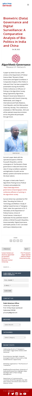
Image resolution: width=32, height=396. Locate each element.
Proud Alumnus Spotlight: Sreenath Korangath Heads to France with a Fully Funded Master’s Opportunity (15, 358)
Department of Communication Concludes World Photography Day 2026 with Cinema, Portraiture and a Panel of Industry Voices (15, 381)
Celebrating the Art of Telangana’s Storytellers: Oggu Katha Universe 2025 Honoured (15, 350)
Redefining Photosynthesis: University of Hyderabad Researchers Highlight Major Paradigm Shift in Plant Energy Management (15, 372)
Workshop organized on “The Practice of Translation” (15, 364)
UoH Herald (11, 391)
